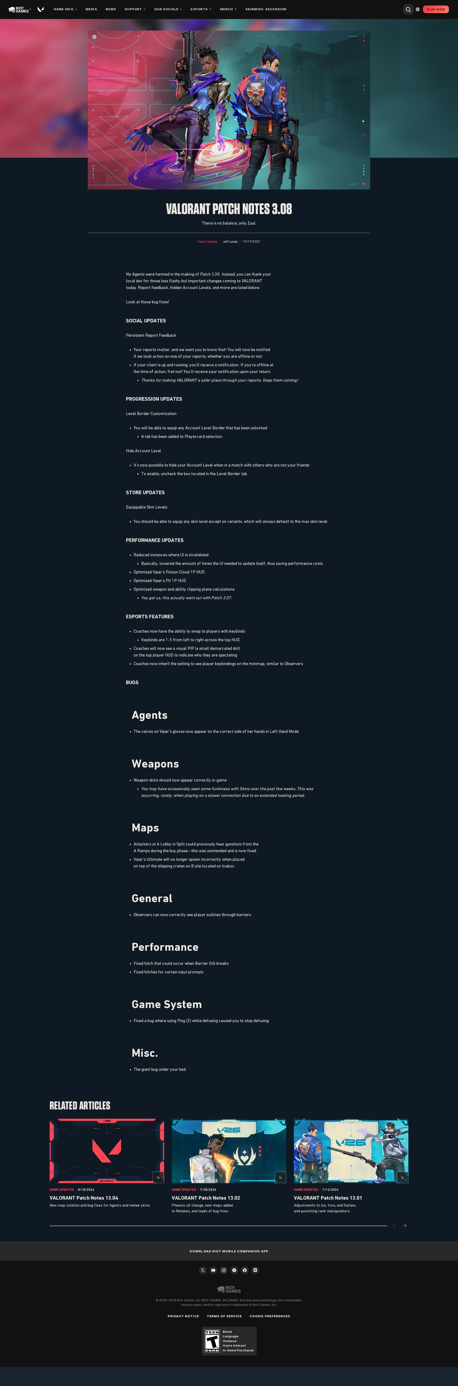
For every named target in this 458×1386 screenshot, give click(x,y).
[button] (208, 241)
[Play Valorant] (41, 9)
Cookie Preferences (270, 1316)
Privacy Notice (183, 1316)
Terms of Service (224, 1316)
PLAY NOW (436, 9)
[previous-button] (395, 1226)
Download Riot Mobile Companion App (229, 1251)
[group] (229, 1166)
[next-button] (404, 1226)
